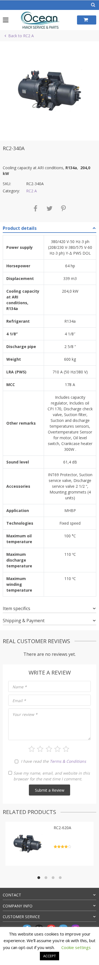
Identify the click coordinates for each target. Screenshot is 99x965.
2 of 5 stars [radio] (40, 749)
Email (19, 700)
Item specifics (16, 608)
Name (19, 686)
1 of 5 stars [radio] (31, 749)
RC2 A (31, 190)
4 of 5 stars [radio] (57, 749)
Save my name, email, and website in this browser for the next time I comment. (51, 775)
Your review (24, 714)
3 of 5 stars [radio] (49, 749)
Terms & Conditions (68, 761)
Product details (20, 228)
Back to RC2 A (21, 35)
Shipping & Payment (24, 621)
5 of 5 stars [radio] (66, 749)
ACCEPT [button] (49, 955)
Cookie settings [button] (76, 947)
